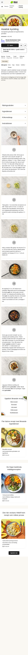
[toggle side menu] (2, 2)
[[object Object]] (21, 45)
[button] (14, 111)
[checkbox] (1, 36)
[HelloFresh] (14, 2)
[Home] (2, 7)
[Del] (25, 45)
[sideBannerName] (14, 92)
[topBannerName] (14, 11)
